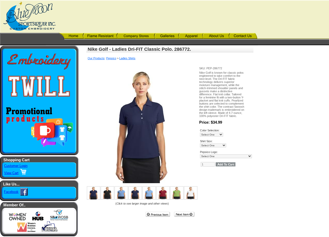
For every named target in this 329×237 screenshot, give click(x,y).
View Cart (11, 173)
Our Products (96, 58)
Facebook (11, 192)
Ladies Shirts (127, 58)
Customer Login (16, 166)
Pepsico (111, 58)
